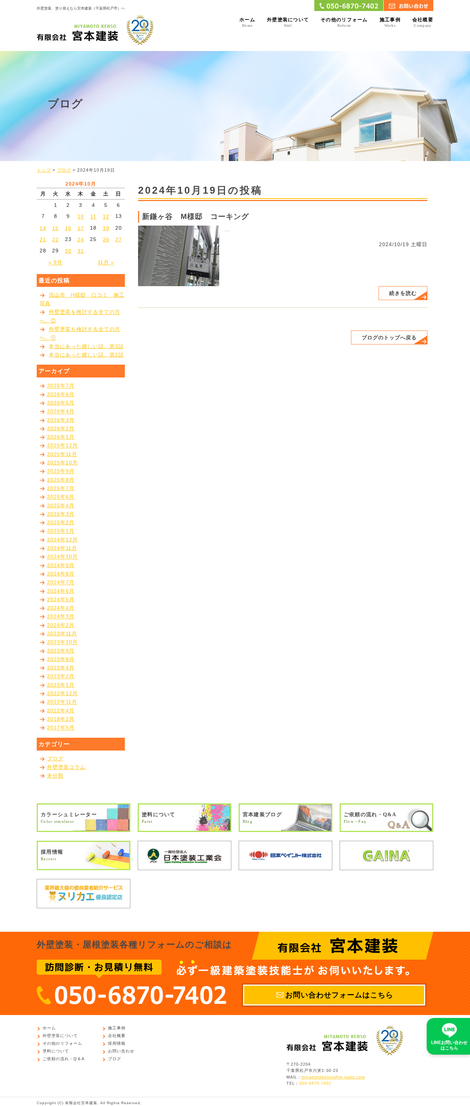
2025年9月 (61, 471)
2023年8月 (61, 659)
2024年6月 (61, 591)
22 (55, 239)
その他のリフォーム (344, 22)
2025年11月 (62, 454)
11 (93, 217)
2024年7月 (61, 582)
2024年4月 (61, 608)
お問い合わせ (121, 1051)
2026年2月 (61, 428)
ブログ (64, 170)
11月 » (106, 263)
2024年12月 (62, 540)
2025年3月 (61, 514)
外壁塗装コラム (66, 767)
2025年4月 (61, 505)
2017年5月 (61, 728)
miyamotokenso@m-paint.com (333, 1077)
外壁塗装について (288, 22)
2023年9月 (61, 651)
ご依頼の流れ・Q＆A (63, 1058)
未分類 (55, 776)
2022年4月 (61, 710)
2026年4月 (61, 412)
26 (106, 239)
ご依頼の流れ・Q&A (370, 817)
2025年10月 (62, 463)
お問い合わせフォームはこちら (339, 995)
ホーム (247, 22)
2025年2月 (61, 522)
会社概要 (422, 22)
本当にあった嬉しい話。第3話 (86, 346)
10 (80, 217)
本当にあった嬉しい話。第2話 (86, 355)
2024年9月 (61, 565)
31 (80, 251)
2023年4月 (61, 668)
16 (68, 228)
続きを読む (403, 293)
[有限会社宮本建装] (95, 29)
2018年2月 (61, 719)
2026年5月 (61, 403)
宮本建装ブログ (262, 817)
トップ (44, 170)
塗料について (159, 817)
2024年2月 (61, 625)
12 (106, 217)
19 (106, 228)
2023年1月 (61, 685)
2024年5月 (61, 599)
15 (55, 228)
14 (43, 228)
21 (43, 239)
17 (80, 228)
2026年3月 (61, 420)
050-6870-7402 (315, 1083)
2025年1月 (61, 531)
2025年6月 (61, 497)
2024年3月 (61, 617)
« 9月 (55, 263)
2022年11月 (62, 702)
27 (118, 239)
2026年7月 (61, 386)
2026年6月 (61, 394)
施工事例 (390, 22)
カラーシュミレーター (69, 817)
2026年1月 (61, 437)
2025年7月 (61, 488)
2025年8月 (61, 480)
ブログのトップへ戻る (389, 337)
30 (68, 251)
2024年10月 (62, 557)
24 (80, 239)
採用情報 (52, 855)
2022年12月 (62, 693)
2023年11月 (62, 633)
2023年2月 (61, 676)
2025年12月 (62, 446)
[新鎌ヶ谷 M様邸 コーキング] (178, 255)
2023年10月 (62, 642)
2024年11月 (62, 548)
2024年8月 (61, 574)
